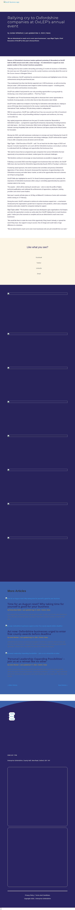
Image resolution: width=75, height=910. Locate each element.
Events (44, 610)
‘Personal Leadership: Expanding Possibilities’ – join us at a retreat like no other (36, 660)
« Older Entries (12, 685)
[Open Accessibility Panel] (1, 909)
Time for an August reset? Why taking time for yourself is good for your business (36, 605)
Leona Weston (14, 637)
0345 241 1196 (12, 755)
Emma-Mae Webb (15, 610)
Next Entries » (62, 685)
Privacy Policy (29, 895)
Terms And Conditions (42, 895)
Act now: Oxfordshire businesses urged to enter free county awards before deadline (37, 633)
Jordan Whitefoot (16, 33)
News (48, 33)
